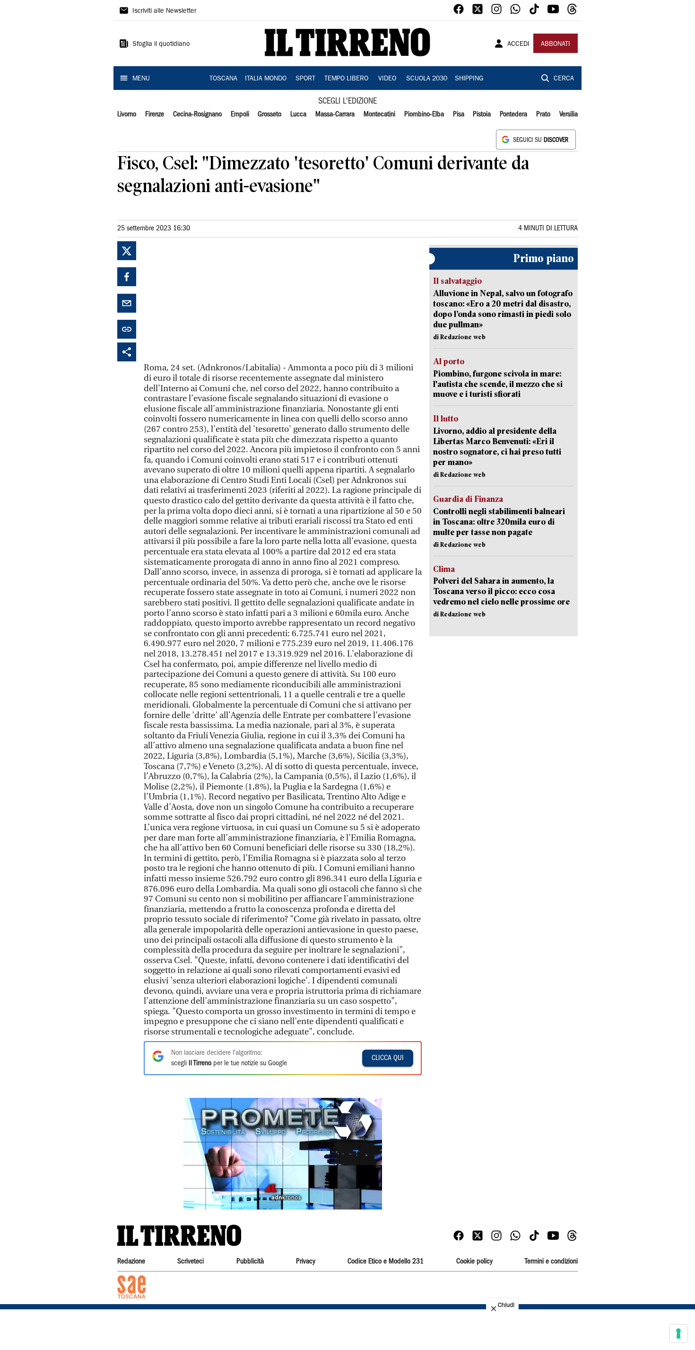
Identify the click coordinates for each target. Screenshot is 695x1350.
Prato (543, 114)
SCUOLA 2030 (426, 79)
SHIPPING (469, 79)
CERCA (564, 79)
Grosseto (269, 114)
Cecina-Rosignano (197, 114)
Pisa (458, 114)
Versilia (568, 114)
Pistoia (482, 114)
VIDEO (387, 79)
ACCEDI (518, 44)
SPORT (305, 79)
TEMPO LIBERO (346, 79)
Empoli (240, 114)
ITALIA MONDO (266, 79)
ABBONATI (555, 44)
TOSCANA (223, 79)
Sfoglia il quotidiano (161, 44)
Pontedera (513, 114)
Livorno (126, 114)
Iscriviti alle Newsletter (164, 11)
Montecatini (379, 114)
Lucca (298, 114)
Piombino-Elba (424, 114)
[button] (283, 1154)
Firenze (154, 114)
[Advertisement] (215, 300)
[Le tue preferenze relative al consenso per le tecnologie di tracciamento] (678, 1333)
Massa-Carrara (335, 114)
